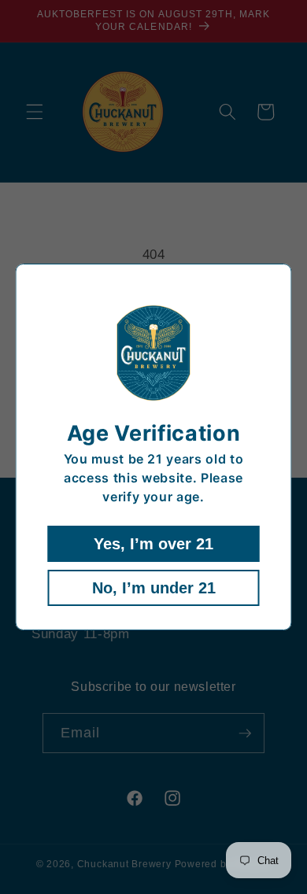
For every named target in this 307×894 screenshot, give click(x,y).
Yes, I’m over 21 (153, 543)
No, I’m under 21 (154, 588)
